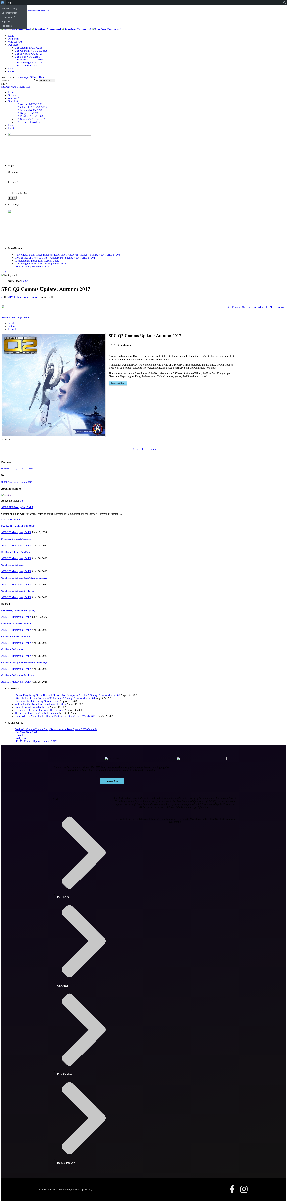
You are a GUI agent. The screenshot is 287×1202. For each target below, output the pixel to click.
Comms (280, 307)
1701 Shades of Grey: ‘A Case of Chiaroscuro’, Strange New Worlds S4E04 (55, 257)
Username (13, 172)
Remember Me (19, 193)
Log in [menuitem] (10, 2)
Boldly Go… (21, 738)
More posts (7, 519)
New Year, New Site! (26, 732)
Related (12, 329)
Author (11, 326)
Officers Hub (29, 77)
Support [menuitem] (6, 21)
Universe (246, 307)
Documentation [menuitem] (9, 12)
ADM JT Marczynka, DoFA (22, 297)
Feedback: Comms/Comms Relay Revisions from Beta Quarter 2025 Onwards (56, 729)
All (228, 307)
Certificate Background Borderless (17, 591)
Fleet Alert (270, 307)
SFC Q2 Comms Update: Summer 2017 (17, 469)
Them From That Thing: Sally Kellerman (36, 713)
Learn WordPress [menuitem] (10, 17)
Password (13, 182)
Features (236, 307)
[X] (22, 500)
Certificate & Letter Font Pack (15, 552)
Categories (258, 307)
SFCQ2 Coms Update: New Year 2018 (16, 482)
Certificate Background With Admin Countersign (24, 578)
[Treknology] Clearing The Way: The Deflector (39, 710)
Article (11, 323)
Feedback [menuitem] (7, 25)
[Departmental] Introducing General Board (37, 260)
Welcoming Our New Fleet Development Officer (40, 263)
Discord (19, 735)
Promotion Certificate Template (16, 539)
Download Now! (118, 382)
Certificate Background (12, 565)
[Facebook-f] (232, 1189)
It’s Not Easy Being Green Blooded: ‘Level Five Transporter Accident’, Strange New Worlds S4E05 (67, 254)
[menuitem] (3, 2)
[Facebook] (20, 500)
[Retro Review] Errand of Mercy (32, 266)
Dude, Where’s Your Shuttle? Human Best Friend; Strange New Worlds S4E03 (56, 716)
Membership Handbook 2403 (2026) (18, 526)
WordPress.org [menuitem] (9, 8)
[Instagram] (244, 1189)
